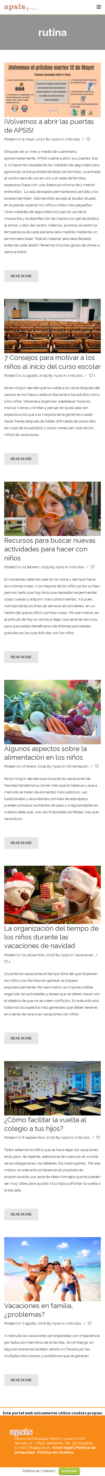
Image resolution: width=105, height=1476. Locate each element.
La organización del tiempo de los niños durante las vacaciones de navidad (51, 937)
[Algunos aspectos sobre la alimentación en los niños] (52, 712)
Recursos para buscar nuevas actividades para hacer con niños (49, 549)
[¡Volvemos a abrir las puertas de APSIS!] (52, 90)
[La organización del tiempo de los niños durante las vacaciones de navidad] (52, 895)
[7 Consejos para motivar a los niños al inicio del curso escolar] (52, 326)
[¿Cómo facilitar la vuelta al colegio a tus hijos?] (52, 1088)
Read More (21, 276)
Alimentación (77, 766)
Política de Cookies (55, 1452)
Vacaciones (83, 955)
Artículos (72, 139)
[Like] (89, 139)
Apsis (55, 139)
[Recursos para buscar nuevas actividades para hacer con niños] (52, 509)
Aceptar (69, 1471)
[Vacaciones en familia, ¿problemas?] (52, 1269)
